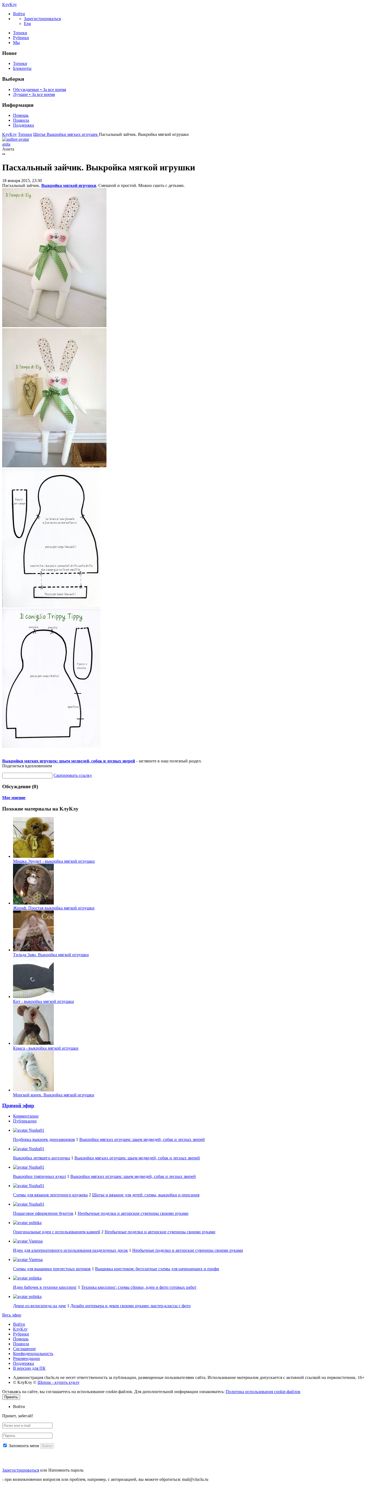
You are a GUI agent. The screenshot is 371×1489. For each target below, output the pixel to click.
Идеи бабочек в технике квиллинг (45, 1287)
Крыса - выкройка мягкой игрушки (45, 1048)
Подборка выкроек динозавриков (44, 1139)
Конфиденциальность (33, 1353)
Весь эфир (11, 1315)
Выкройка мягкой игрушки (68, 185)
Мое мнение (14, 797)
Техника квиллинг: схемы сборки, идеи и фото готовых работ (138, 1287)
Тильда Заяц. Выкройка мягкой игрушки (51, 954)
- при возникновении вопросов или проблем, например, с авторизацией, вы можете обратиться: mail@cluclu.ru (105, 1479)
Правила (21, 120)
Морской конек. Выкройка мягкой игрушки (53, 1095)
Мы (16, 42)
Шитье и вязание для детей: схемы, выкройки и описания (145, 1195)
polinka (35, 1222)
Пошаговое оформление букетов (43, 1213)
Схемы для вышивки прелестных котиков (52, 1268)
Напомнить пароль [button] (65, 1470)
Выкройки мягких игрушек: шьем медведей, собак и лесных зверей (68, 761)
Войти (19, 1324)
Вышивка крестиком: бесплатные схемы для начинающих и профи (157, 1268)
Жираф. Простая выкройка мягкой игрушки (54, 908)
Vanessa (35, 1241)
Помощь (21, 115)
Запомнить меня (24, 1445)
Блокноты (22, 68)
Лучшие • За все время (34, 94)
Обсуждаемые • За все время (39, 89)
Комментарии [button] (26, 1116)
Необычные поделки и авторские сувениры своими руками (133, 1213)
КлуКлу (9, 4)
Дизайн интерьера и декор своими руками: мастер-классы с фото (130, 1305)
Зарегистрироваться (20, 1470)
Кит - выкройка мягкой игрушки (43, 1001)
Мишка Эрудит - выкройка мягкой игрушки (54, 861)
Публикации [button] (25, 1121)
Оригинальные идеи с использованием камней (56, 1232)
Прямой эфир (18, 1105)
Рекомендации (26, 1358)
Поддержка (23, 125)
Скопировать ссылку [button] (73, 775)
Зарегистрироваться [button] (42, 18)
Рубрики (21, 37)
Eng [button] (27, 23)
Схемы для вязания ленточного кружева (50, 1195)
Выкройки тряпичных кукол (39, 1176)
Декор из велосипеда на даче (39, 1305)
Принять (11, 1397)
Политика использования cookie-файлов (263, 1391)
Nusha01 (36, 1130)
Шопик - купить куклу (58, 1382)
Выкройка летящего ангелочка (41, 1158)
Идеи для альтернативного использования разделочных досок (70, 1250)
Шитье (40, 134)
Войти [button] (19, 1406)
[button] (19, 13)
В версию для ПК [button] (29, 1368)
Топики (20, 32)
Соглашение (24, 1348)
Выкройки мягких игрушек (73, 134)
